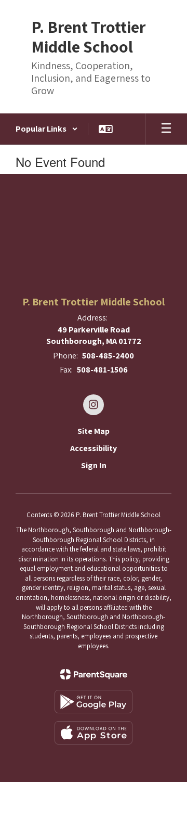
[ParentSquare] (94, 674)
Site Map (93, 431)
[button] (46, 129)
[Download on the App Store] (93, 733)
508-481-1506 (102, 369)
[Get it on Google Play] (93, 701)
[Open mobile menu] (166, 129)
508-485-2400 (108, 355)
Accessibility (93, 448)
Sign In (93, 465)
